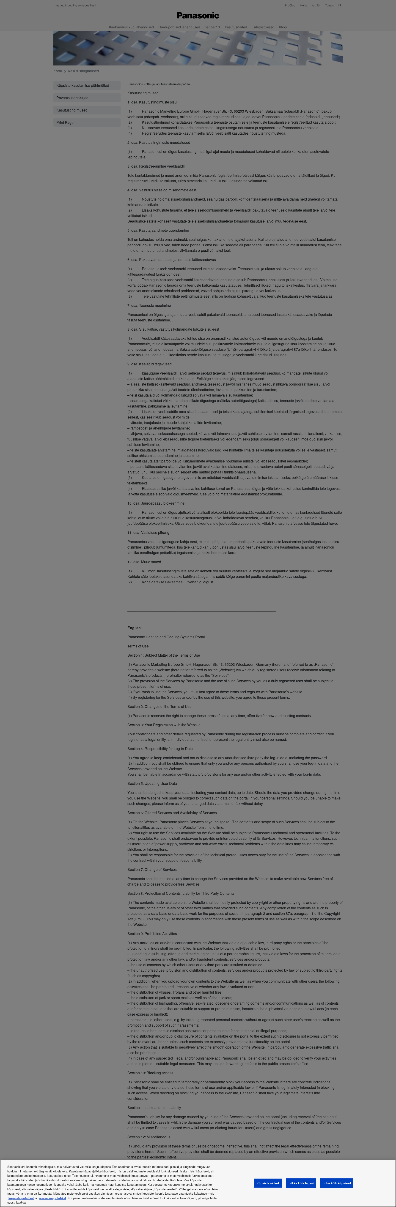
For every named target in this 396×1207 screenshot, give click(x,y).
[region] (198, 1183)
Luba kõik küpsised (337, 1183)
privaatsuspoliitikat (52, 1198)
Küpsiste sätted (268, 1183)
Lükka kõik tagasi (301, 1183)
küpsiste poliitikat (21, 1198)
